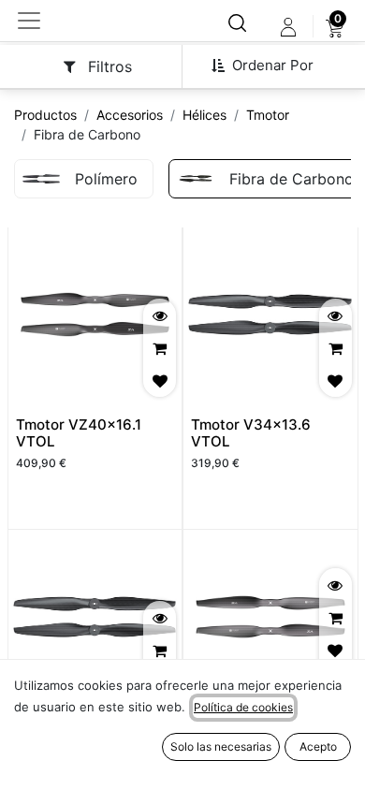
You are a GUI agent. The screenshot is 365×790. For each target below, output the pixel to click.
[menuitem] (334, 27)
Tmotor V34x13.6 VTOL (251, 433)
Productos (45, 115)
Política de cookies (243, 707)
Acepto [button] (318, 746)
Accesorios (129, 115)
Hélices (204, 115)
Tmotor (267, 115)
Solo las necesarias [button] (220, 746)
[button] (269, 65)
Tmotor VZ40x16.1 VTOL (78, 433)
